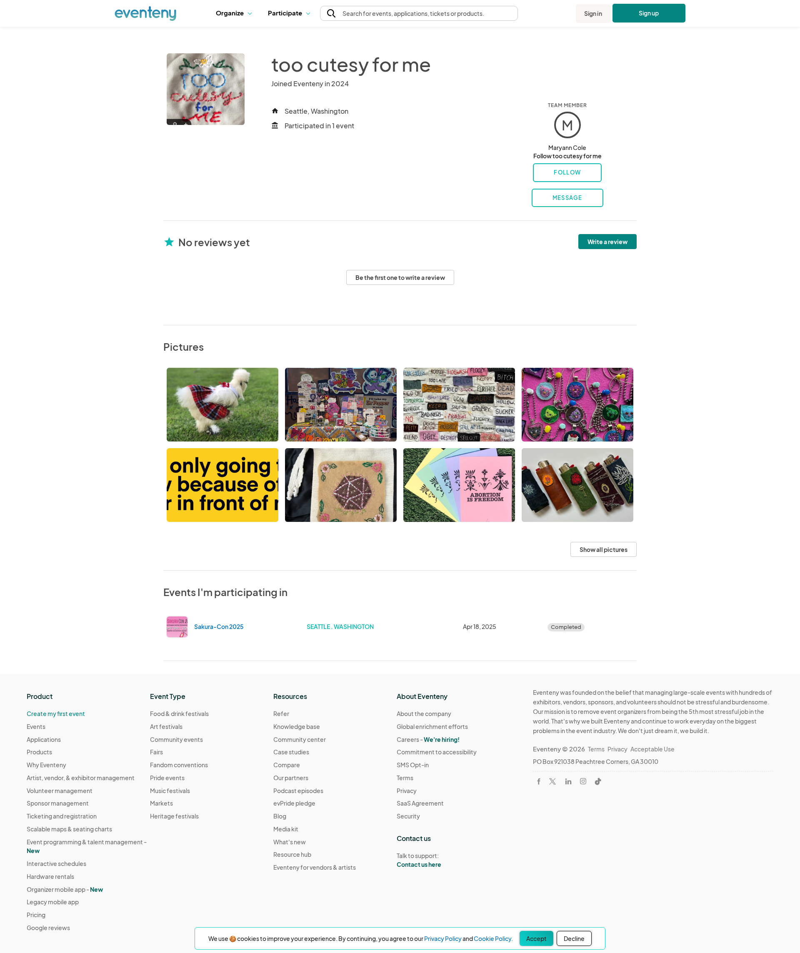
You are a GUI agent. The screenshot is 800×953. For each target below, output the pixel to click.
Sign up (649, 13)
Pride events (167, 777)
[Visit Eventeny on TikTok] (598, 781)
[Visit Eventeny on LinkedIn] (568, 781)
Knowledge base (296, 726)
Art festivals (166, 726)
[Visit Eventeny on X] (552, 781)
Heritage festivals (174, 816)
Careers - (428, 739)
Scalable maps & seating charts (69, 829)
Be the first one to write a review (400, 277)
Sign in (593, 13)
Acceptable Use (652, 749)
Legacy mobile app (53, 902)
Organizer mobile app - (65, 889)
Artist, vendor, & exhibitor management (81, 777)
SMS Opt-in (413, 764)
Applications (44, 739)
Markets (161, 803)
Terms (405, 777)
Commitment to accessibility (437, 752)
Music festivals (170, 790)
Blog (279, 816)
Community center (299, 739)
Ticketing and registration (62, 816)
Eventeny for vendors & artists (314, 867)
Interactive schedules (56, 863)
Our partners (290, 777)
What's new (289, 842)
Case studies (291, 752)
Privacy (407, 790)
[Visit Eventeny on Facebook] (539, 781)
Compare (286, 764)
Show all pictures (604, 549)
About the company (424, 713)
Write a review (608, 241)
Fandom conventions (179, 764)
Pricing (36, 914)
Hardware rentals (50, 876)
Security (408, 816)
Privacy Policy (443, 938)
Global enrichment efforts (432, 726)
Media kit (285, 829)
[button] (236, 13)
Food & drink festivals (179, 713)
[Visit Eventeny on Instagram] (583, 781)
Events (36, 726)
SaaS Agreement (420, 803)
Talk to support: (419, 860)
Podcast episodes (298, 790)
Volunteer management (59, 790)
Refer (281, 713)
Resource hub (292, 854)
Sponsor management (58, 803)
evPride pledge (294, 803)
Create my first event (56, 713)
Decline (574, 938)
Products (39, 752)
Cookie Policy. (493, 938)
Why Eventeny (46, 764)
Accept (536, 938)
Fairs (156, 752)
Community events (176, 739)
